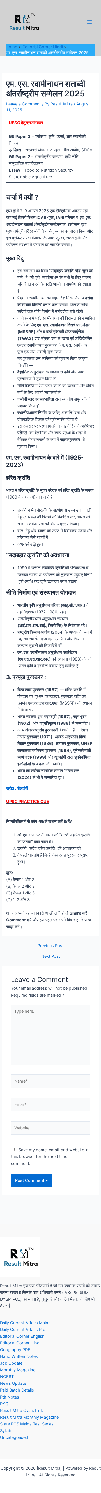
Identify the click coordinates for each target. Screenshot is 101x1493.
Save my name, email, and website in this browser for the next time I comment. (50, 1156)
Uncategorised (14, 1437)
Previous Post (51, 946)
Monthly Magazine (17, 1369)
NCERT (7, 1376)
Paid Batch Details (17, 1390)
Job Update (11, 1363)
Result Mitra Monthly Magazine (29, 1417)
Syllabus (8, 1430)
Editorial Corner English (22, 1336)
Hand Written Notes (19, 1356)
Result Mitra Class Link (21, 1410)
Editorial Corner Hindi (20, 1343)
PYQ (4, 1403)
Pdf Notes (9, 1397)
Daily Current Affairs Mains (25, 1322)
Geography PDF (15, 1349)
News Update (13, 1383)
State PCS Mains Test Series (27, 1424)
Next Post (50, 956)
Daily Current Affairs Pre (22, 1329)
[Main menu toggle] (89, 22)
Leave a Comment (23, 104)
